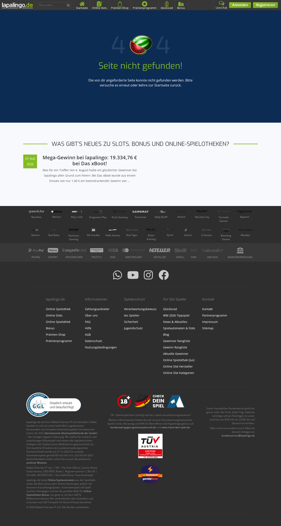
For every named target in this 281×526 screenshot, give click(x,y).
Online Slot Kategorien (178, 373)
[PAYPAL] (36, 250)
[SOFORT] (53, 250)
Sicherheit (131, 322)
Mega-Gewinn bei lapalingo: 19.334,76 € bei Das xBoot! (90, 160)
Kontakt (207, 309)
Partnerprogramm (214, 315)
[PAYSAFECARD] (74, 250)
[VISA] (112, 250)
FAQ (88, 322)
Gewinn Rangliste (175, 347)
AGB (88, 334)
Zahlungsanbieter (97, 309)
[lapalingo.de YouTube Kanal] (133, 275)
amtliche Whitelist (36, 462)
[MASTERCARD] (133, 250)
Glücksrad (170, 309)
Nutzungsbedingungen (101, 347)
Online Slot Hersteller (178, 366)
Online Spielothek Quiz (179, 360)
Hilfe (88, 328)
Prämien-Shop (55, 334)
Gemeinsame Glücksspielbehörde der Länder (71, 433)
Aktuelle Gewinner (175, 354)
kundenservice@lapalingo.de (238, 435)
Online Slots (54, 315)
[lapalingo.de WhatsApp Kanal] (117, 275)
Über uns (91, 315)
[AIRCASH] (212, 250)
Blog (166, 334)
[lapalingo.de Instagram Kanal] (148, 275)
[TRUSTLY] (96, 250)
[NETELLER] (159, 250)
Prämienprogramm (59, 341)
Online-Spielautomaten (61, 480)
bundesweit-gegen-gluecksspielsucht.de (133, 427)
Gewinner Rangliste (176, 341)
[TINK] (193, 250)
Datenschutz (93, 341)
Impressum (210, 322)
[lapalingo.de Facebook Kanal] (164, 275)
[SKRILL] (180, 250)
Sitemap (208, 328)
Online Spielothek (58, 309)
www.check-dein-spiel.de (175, 427)
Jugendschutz (133, 328)
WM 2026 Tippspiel (176, 315)
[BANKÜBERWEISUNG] (240, 250)
